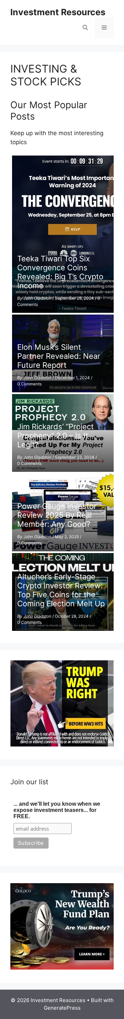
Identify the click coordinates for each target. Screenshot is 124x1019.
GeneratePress (62, 1007)
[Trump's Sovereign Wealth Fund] (62, 967)
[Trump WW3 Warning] (62, 744)
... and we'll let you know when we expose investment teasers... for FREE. (56, 810)
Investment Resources (57, 12)
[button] (85, 27)
